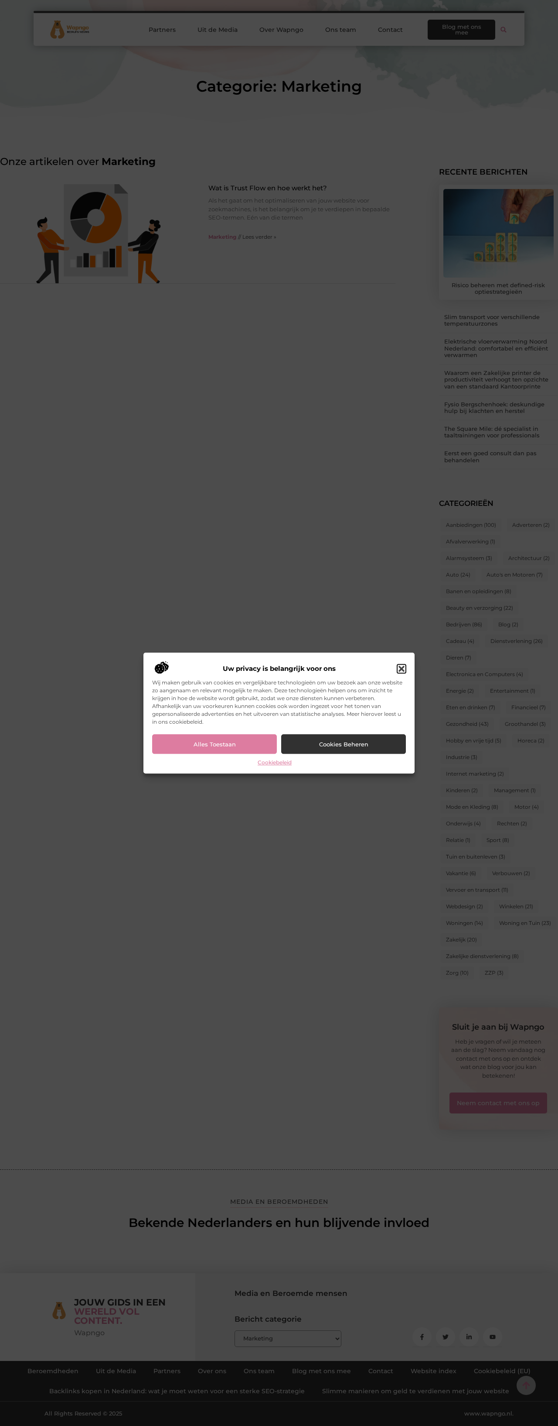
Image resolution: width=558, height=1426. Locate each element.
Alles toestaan (215, 744)
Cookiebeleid (275, 762)
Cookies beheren (343, 744)
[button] (401, 669)
